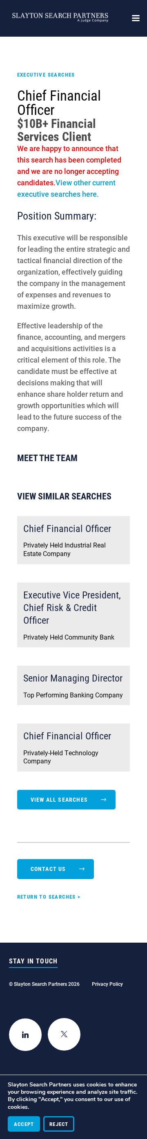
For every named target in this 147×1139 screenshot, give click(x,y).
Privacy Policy (107, 984)
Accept (24, 1124)
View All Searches (59, 799)
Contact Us (48, 869)
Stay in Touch (33, 961)
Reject (58, 1124)
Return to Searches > (49, 896)
